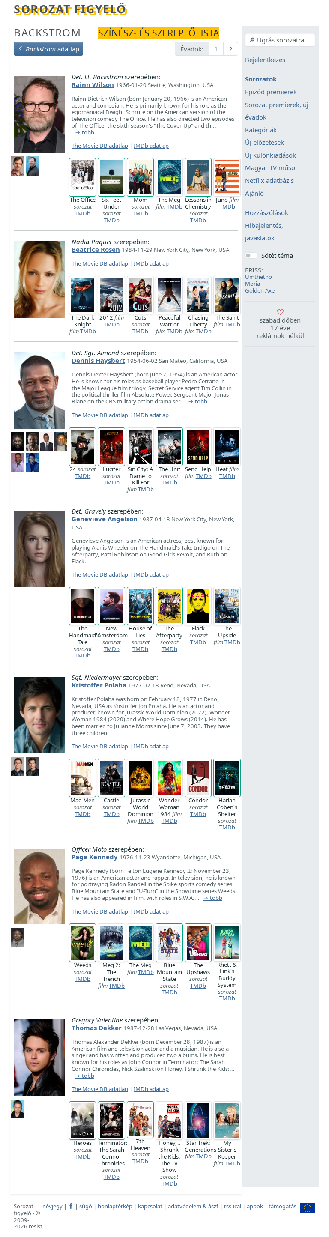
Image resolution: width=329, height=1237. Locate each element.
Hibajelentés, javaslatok (264, 231)
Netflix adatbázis (269, 180)
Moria (252, 283)
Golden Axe (260, 290)
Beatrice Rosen (96, 249)
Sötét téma (277, 255)
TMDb (82, 213)
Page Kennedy (95, 856)
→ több (84, 132)
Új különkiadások (270, 155)
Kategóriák (261, 129)
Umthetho (258, 277)
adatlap (52, 49)
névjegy (52, 1206)
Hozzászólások (266, 213)
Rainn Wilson (93, 84)
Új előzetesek (264, 142)
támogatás (282, 1206)
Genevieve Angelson (105, 518)
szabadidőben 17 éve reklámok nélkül (280, 328)
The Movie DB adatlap (100, 145)
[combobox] (280, 40)
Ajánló (254, 193)
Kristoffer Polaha (99, 685)
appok (255, 1206)
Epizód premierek (271, 91)
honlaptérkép (115, 1206)
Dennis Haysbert (98, 360)
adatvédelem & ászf (193, 1206)
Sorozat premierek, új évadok (276, 111)
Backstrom (47, 32)
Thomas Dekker (97, 1027)
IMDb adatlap (151, 145)
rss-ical (232, 1206)
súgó (85, 1206)
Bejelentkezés (265, 59)
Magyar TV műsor (271, 168)
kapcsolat (150, 1206)
